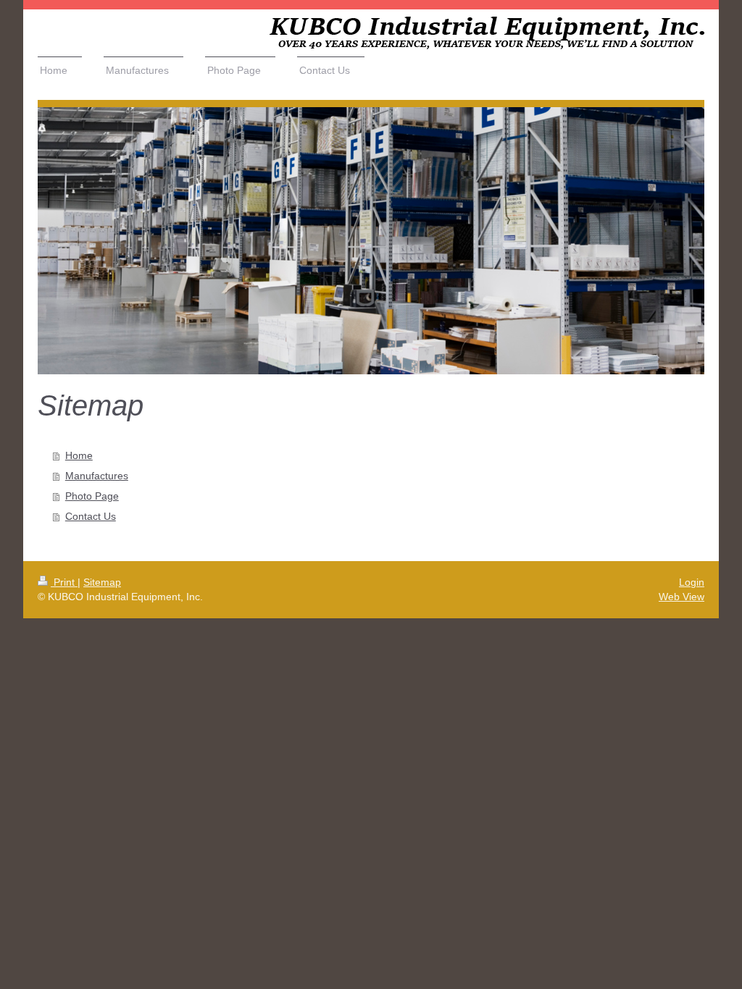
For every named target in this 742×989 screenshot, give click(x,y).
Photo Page (92, 496)
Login (691, 582)
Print (64, 582)
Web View (681, 596)
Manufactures (96, 475)
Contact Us (90, 516)
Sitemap (102, 582)
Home (79, 455)
